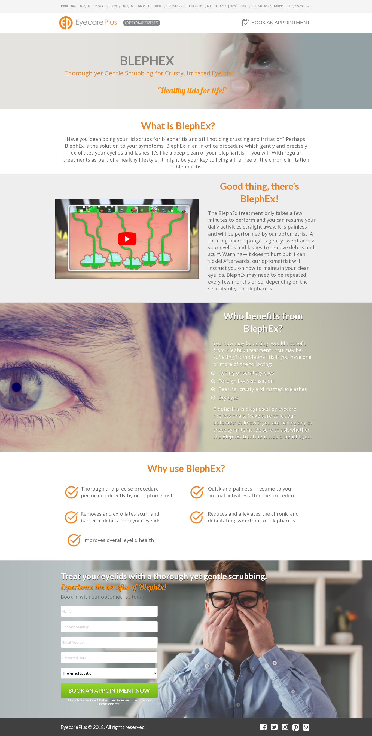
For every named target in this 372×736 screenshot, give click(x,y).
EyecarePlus (73, 727)
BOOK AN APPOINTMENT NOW (109, 690)
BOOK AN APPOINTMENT (280, 22)
